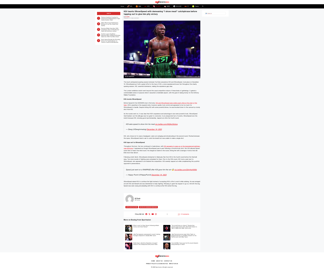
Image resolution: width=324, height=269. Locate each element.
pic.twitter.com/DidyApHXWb (185, 170)
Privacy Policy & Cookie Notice (157, 263)
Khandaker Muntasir (148, 207)
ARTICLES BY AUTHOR (131, 207)
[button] (202, 6)
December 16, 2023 (154, 129)
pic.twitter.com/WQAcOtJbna (166, 124)
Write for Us (173, 263)
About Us (159, 261)
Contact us (168, 261)
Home (122, 6)
